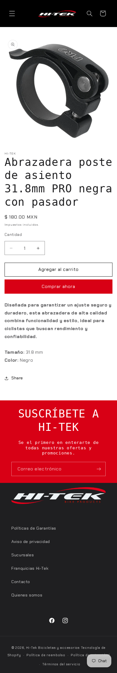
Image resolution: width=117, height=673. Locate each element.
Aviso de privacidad (30, 541)
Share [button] (17, 378)
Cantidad (13, 234)
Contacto (20, 581)
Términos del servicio (61, 664)
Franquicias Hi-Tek (29, 568)
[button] (11, 13)
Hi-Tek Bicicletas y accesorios (53, 648)
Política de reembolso (45, 655)
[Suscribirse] (98, 469)
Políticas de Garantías (33, 528)
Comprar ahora (59, 286)
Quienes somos (26, 595)
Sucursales (22, 555)
